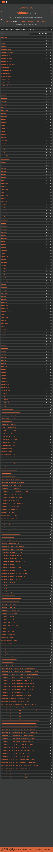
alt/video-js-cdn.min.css (7, 52)
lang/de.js (3, 143)
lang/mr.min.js (4, 262)
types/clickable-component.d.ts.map (10, 412)
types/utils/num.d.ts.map (7, 643)
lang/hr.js (3, 223)
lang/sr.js (3, 338)
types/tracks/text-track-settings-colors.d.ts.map (13, 570)
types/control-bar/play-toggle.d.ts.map (11, 494)
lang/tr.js (3, 363)
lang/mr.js (3, 259)
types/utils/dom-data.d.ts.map (9, 616)
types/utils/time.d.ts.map (7, 662)
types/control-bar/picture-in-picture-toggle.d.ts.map (14, 491)
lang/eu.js (3, 174)
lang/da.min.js (4, 140)
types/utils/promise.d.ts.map (8, 649)
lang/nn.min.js (4, 281)
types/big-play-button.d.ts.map (9, 406)
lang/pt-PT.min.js (5, 311)
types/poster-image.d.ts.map (8, 454)
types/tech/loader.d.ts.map (8, 527)
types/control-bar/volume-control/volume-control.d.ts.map (16, 771)
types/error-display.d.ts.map (8, 424)
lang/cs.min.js (4, 128)
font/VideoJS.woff (6, 85)
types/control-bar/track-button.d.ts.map (11, 500)
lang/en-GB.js (4, 156)
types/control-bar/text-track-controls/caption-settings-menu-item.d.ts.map (20, 710)
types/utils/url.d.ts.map (7, 665)
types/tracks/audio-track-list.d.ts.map (11, 540)
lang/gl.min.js (4, 207)
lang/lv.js (3, 253)
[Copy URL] (47, 29)
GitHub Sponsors (5, 851)
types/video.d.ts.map (6, 473)
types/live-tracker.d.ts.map (8, 436)
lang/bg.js (3, 107)
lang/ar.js (3, 88)
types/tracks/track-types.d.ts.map (10, 592)
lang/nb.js (3, 265)
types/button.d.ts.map (7, 409)
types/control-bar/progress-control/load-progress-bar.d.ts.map (17, 680)
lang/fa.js (3, 180)
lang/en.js (3, 162)
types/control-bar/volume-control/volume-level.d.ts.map (16, 777)
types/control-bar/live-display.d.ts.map (11, 485)
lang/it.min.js (4, 238)
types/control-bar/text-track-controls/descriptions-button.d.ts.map (18, 723)
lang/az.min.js (4, 98)
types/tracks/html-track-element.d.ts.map (12, 549)
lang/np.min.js (4, 287)
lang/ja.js (3, 241)
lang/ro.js (3, 314)
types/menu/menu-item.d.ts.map (9, 509)
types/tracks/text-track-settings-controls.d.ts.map (14, 573)
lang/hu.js (3, 229)
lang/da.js (3, 137)
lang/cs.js (3, 125)
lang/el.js (3, 149)
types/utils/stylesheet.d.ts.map (9, 659)
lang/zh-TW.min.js (5, 402)
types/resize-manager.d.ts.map (9, 457)
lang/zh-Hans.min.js (6, 390)
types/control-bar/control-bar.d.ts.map (11, 479)
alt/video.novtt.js (5, 73)
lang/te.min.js (4, 354)
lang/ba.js (3, 101)
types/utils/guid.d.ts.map (7, 631)
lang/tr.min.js (4, 366)
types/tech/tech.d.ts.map (7, 537)
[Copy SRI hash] (51, 29)
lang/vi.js (3, 375)
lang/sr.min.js (4, 342)
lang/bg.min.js (4, 110)
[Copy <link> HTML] (49, 37)
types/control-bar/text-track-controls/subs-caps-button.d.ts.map (18, 729)
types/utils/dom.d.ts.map (7, 619)
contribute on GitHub (10, 849)
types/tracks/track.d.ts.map (8, 595)
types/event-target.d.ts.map (8, 427)
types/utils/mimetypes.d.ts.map (9, 640)
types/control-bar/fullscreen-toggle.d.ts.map (12, 482)
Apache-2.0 (9, 21)
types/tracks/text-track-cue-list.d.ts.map (11, 552)
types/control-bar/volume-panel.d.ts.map (12, 503)
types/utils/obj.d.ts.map (7, 646)
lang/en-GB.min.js (5, 159)
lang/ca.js (3, 119)
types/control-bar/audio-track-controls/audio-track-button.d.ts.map (18, 668)
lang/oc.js (3, 290)
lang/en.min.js (4, 165)
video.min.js (4, 46)
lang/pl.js (3, 296)
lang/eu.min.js (4, 177)
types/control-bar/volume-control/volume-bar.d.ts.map (15, 768)
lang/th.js (3, 357)
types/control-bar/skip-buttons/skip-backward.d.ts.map (15, 698)
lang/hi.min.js (4, 220)
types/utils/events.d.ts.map (8, 622)
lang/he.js (3, 210)
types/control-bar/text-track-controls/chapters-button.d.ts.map (17, 717)
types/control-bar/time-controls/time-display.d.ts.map (15, 753)
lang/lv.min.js (4, 256)
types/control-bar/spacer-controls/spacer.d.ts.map (14, 707)
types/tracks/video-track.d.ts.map (10, 601)
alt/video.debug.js (5, 67)
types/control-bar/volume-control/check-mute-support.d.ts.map (17, 759)
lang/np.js (3, 284)
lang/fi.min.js (4, 189)
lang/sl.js (3, 332)
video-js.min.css (5, 40)
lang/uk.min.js (4, 372)
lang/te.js (3, 351)
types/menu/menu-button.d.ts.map (10, 506)
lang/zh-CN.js (4, 381)
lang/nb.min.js (4, 268)
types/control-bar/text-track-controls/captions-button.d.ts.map (17, 713)
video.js (3, 43)
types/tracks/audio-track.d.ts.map (10, 543)
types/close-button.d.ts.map (8, 415)
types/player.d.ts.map (6, 448)
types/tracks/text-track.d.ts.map (9, 582)
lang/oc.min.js (4, 293)
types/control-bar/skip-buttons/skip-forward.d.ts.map (15, 701)
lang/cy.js (3, 131)
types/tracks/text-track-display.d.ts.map (11, 555)
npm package (21, 21)
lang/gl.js (3, 204)
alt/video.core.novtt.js (6, 61)
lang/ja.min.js (4, 244)
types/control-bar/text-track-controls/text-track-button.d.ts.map (17, 738)
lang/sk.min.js (4, 329)
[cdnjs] (5, 2)
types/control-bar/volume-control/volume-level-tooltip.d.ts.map (17, 774)
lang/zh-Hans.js (5, 387)
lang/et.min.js (4, 171)
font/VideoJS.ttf (5, 82)
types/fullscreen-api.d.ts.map (8, 430)
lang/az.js (3, 95)
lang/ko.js (3, 247)
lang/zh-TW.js (4, 399)
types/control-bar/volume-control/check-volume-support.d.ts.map (18, 762)
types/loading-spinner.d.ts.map (9, 439)
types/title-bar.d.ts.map (7, 467)
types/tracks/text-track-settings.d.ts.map (11, 579)
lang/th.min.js (4, 360)
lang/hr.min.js (4, 226)
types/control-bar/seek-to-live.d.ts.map (11, 497)
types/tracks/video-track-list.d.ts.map (11, 598)
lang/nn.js (3, 277)
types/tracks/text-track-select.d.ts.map (11, 567)
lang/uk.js (3, 369)
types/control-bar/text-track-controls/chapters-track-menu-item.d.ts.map (20, 720)
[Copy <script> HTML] (49, 29)
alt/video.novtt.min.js (6, 76)
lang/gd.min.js (4, 201)
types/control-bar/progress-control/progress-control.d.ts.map (17, 689)
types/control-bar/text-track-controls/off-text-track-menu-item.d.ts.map (19, 726)
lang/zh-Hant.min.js (6, 396)
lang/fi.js (3, 186)
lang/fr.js (3, 192)
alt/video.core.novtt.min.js (8, 64)
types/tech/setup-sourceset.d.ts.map (10, 534)
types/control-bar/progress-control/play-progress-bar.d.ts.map (17, 686)
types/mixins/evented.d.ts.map (9, 515)
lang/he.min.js (4, 213)
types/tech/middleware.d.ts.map (9, 531)
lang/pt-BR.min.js (5, 305)
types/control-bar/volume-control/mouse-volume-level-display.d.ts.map (20, 765)
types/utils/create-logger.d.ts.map (10, 610)
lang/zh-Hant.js (5, 393)
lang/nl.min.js (4, 274)
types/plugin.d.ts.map (6, 451)
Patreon (22, 851)
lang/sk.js (3, 326)
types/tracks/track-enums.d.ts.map (10, 585)
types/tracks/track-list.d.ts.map (9, 588)
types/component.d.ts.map (8, 418)
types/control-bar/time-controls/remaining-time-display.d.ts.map (18, 750)
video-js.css (4, 37)
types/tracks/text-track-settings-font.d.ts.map (13, 576)
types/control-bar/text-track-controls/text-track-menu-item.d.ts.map (18, 741)
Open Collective (14, 851)
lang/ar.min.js (4, 92)
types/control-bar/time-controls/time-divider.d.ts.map (15, 756)
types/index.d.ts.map (6, 433)
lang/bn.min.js (4, 116)
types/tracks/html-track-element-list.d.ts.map (13, 546)
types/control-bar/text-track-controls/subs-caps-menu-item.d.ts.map (19, 732)
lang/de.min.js (4, 146)
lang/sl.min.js (4, 335)
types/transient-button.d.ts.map (9, 470)
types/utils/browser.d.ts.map (8, 604)
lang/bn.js (3, 113)
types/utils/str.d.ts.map (7, 656)
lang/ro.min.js (4, 317)
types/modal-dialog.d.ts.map (8, 445)
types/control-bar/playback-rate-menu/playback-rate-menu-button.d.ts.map (21, 674)
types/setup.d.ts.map (6, 460)
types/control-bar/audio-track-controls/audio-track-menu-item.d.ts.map (19, 671)
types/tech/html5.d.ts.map (8, 524)
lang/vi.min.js (4, 378)
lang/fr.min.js (4, 195)
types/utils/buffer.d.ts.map (8, 607)
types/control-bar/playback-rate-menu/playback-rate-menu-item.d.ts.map (20, 677)
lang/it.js (3, 235)
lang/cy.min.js (4, 134)
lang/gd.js (3, 198)
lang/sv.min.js (4, 348)
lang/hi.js (3, 217)
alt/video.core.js (5, 55)
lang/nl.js (3, 271)
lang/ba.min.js (4, 104)
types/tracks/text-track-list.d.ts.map (10, 564)
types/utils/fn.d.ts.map (7, 628)
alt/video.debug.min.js (7, 70)
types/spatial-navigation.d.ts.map (9, 463)
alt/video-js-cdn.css (6, 49)
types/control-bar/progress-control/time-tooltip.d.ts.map (16, 695)
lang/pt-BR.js (4, 302)
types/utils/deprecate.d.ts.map (9, 613)
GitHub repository (31, 21)
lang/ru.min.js (4, 323)
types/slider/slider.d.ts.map (8, 521)
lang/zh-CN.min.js (5, 384)
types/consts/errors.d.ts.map (8, 476)
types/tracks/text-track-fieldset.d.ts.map (11, 558)
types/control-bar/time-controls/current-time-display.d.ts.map (17, 744)
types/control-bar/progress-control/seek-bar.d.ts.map (15, 692)
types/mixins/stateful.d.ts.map (9, 518)
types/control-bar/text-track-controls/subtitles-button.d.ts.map (17, 735)
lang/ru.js (3, 320)
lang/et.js (3, 168)
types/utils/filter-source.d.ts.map (9, 625)
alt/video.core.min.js (6, 58)
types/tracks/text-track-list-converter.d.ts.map (13, 561)
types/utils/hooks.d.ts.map (8, 634)
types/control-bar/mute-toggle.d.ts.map (11, 488)
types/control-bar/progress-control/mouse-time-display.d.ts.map (18, 683)
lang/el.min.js (4, 152)
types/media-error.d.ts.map (8, 442)
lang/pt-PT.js (4, 308)
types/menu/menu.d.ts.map (8, 512)
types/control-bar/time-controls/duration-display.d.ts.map (16, 747)
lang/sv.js (3, 345)
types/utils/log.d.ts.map (7, 637)
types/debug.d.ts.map (7, 421)
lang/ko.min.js (4, 250)
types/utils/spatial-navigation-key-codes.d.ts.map (14, 652)
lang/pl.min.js (4, 299)
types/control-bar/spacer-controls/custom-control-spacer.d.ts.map (18, 704)
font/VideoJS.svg (5, 79)
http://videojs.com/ (42, 21)
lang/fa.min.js (4, 183)
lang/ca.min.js (4, 122)
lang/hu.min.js (4, 232)
